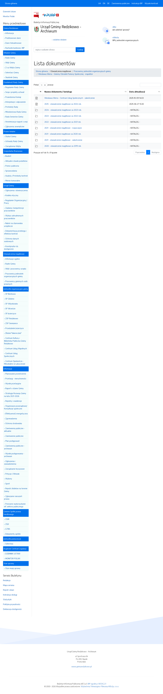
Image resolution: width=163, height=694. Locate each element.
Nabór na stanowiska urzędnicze (13, 224)
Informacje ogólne (12, 259)
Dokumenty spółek (13, 534)
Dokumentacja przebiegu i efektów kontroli (15, 232)
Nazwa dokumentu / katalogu (58, 92)
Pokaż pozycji (43, 85)
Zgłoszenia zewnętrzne (14, 126)
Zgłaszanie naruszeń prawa (13, 497)
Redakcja (6, 580)
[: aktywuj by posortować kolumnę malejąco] (38, 92)
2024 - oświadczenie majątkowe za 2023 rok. (63, 110)
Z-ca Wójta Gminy (12, 67)
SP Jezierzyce (10, 313)
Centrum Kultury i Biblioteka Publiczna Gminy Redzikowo (15, 341)
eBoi (114, 27)
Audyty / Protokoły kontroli (16, 176)
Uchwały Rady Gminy (14, 141)
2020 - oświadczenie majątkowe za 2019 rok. (62, 146)
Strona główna (11, 3)
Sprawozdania (11, 171)
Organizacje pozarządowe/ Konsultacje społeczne (15, 407)
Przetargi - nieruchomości (15, 378)
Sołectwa (9, 543)
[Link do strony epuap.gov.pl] (50, 15)
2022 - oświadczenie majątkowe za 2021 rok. (62, 122)
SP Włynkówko (11, 304)
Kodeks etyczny (11, 195)
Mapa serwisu (8, 585)
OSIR (7, 519)
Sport (7, 483)
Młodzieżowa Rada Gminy (15, 112)
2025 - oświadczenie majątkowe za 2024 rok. (62, 104)
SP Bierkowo (10, 294)
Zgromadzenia (11, 418)
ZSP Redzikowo (11, 318)
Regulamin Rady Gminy (14, 87)
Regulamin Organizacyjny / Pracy (15, 201)
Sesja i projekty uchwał (14, 92)
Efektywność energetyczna (16, 413)
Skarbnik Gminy (11, 77)
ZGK (7, 524)
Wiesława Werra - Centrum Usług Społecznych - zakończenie (69, 98)
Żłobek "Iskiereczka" (13, 333)
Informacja (9, 33)
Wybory (8, 478)
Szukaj (80, 49)
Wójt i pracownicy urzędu (15, 268)
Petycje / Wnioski (12, 474)
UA (99, 3)
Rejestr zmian (8, 590)
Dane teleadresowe (13, 43)
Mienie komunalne (12, 180)
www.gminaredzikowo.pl (81, 666)
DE (108, 3)
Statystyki (7, 599)
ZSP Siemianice (11, 323)
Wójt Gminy (10, 62)
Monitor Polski (9, 16)
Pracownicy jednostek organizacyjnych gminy (13, 275)
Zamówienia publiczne (121, 3)
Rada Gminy (10, 58)
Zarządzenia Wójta (13, 146)
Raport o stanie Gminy (14, 388)
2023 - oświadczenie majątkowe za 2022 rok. (62, 116)
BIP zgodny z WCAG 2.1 (97, 684)
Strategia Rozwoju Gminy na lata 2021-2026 (15, 394)
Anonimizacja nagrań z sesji (16, 121)
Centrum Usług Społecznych (10, 354)
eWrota (116, 37)
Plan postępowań (12, 441)
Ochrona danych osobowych (11, 240)
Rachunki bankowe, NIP (15, 48)
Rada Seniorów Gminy (14, 116)
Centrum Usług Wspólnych (16, 348)
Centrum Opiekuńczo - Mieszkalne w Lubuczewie (14, 362)
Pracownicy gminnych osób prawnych (16, 282)
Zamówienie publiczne (14, 436)
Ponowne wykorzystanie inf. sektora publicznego (15, 505)
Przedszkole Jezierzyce (14, 328)
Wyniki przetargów (13, 383)
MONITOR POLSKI (12, 558)
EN (104, 3)
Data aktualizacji (137, 92)
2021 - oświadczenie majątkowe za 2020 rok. (62, 134)
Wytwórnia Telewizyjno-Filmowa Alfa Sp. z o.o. (100, 686)
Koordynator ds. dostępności (11, 247)
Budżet (8, 156)
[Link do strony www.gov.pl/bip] (38, 15)
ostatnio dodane (59, 39)
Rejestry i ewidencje (13, 401)
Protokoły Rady (11, 107)
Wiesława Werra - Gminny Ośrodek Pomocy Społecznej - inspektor (65, 74)
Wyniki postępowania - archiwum (14, 454)
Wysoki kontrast (151, 3)
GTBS (7, 529)
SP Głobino (9, 299)
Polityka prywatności (11, 604)
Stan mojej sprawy (12, 568)
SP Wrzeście (10, 308)
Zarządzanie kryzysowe (15, 469)
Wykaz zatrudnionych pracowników (13, 216)
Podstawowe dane (13, 38)
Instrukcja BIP (137, 3)
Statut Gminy (10, 136)
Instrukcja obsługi (10, 595)
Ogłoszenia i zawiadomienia (10, 462)
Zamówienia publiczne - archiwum (14, 447)
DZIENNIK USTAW (12, 553)
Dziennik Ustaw (9, 11)
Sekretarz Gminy (12, 72)
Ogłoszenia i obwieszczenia (16, 190)
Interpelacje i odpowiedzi (15, 102)
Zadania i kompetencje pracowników (14, 209)
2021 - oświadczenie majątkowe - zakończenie (63, 140)
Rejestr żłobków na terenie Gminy (15, 489)
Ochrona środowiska (13, 423)
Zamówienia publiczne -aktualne (14, 429)
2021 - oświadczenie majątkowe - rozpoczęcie (63, 128)
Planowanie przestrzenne (15, 374)
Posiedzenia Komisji (13, 97)
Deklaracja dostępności (12, 609)
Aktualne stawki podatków (16, 161)
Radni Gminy (10, 264)
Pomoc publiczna (12, 166)
